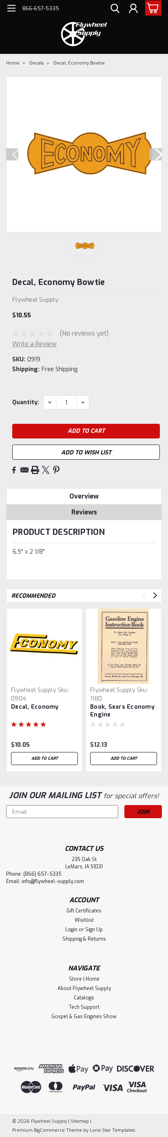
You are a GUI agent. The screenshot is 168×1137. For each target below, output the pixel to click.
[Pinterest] (56, 470)
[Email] (24, 470)
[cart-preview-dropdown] (151, 8)
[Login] (133, 9)
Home (13, 63)
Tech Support (84, 1007)
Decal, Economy (35, 707)
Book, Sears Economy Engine (122, 711)
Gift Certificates (84, 911)
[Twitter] (46, 470)
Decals (36, 63)
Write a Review (34, 344)
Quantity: (25, 402)
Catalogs (84, 998)
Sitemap (80, 1121)
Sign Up (94, 929)
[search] (115, 9)
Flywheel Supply (33, 690)
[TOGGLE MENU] (11, 9)
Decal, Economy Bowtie (79, 63)
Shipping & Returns (84, 939)
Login (71, 929)
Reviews (84, 512)
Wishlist (84, 920)
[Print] (35, 470)
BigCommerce (49, 1130)
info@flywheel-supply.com (53, 881)
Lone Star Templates (112, 1130)
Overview (84, 496)
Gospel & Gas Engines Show (84, 1016)
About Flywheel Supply (84, 988)
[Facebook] (14, 470)
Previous (12, 154)
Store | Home (84, 979)
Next (156, 154)
